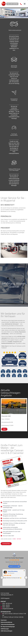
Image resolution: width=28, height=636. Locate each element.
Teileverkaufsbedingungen (8, 624)
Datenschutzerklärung (6, 622)
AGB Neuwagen (5, 628)
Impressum (4, 620)
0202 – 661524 (17, 539)
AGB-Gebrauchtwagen (6, 631)
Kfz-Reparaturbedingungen (8, 626)
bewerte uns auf (13, 566)
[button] (24, 4)
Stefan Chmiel (12, 571)
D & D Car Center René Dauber (14, 558)
